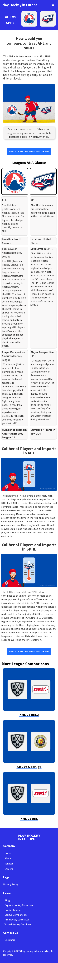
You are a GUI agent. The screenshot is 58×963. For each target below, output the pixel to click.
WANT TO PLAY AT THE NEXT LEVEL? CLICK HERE (29, 151)
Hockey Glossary (14, 909)
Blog (7, 900)
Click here (10, 939)
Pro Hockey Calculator (17, 919)
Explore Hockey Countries (19, 905)
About (8, 858)
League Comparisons (16, 914)
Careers (9, 868)
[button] (53, 5)
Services (9, 863)
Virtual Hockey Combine (18, 924)
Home (8, 853)
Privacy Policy (10, 884)
